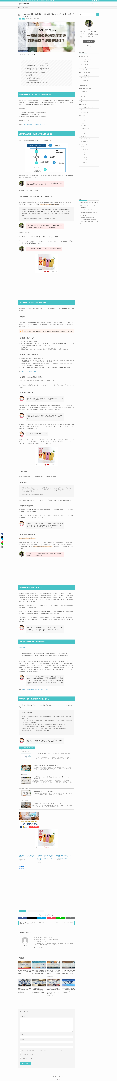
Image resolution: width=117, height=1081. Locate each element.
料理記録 (83, 104)
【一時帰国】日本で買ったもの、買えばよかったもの (45, 765)
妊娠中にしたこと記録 (86, 93)
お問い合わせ (55, 1076)
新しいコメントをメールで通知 (26, 1054)
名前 (21, 1034)
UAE (82, 146)
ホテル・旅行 (84, 61)
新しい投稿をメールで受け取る (26, 1058)
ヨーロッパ (84, 162)
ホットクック (84, 112)
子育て (83, 96)
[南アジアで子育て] (24, 4)
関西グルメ (84, 101)
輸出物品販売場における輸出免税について (34, 124)
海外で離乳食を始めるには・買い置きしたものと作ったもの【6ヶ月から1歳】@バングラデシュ (52, 777)
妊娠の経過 (84, 91)
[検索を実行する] (97, 14)
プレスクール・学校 (86, 59)
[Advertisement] (46, 284)
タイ (83, 152)
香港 (82, 165)
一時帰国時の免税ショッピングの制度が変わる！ (37, 65)
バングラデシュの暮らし (86, 72)
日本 (20, 18)
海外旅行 (83, 144)
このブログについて (88, 41)
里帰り (83, 99)
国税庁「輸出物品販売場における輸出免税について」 (35, 689)
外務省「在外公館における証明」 (30, 371)
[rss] (96, 0)
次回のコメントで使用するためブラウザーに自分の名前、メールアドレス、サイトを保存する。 (41, 1050)
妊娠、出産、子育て (85, 88)
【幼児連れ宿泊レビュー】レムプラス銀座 (42, 791)
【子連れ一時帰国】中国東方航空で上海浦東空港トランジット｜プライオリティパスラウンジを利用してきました (63, 857)
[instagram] (93, 0)
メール (22, 1039)
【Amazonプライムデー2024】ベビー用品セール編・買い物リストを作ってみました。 (51, 754)
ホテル (83, 120)
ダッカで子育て (85, 75)
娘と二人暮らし (85, 125)
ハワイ (83, 154)
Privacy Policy (62, 1076)
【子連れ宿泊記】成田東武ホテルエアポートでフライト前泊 (47, 803)
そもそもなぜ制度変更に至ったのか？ (34, 80)
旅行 (38, 910)
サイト (21, 1044)
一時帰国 (23, 18)
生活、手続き (84, 67)
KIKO (25, 945)
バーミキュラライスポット (87, 107)
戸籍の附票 (30, 75)
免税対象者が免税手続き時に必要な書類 (35, 72)
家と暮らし (84, 130)
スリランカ (84, 56)
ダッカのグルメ (85, 77)
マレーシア (84, 157)
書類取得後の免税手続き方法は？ (33, 78)
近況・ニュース (84, 69)
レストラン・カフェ (86, 64)
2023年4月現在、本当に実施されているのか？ (36, 82)
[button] (22, 918)
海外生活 (42, 910)
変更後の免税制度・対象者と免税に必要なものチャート (39, 68)
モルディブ (84, 159)
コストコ (83, 117)
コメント (22, 1016)
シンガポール (84, 149)
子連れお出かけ (85, 128)
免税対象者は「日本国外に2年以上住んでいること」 (39, 69)
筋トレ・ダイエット (85, 138)
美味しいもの (84, 141)
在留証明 (30, 74)
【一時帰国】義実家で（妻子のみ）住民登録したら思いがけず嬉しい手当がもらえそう (27, 857)
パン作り (83, 109)
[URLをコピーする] (70, 918)
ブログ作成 (83, 85)
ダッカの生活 (84, 80)
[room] (95, 0)
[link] (35, 947)
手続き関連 (84, 82)
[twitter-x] (37, 947)
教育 (83, 133)
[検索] (98, 0)
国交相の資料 (22, 647)
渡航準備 (83, 136)
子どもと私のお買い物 (32, 910)
